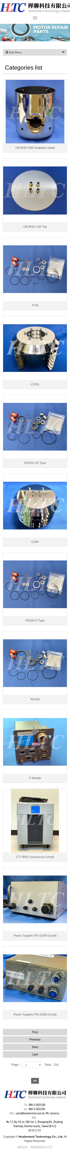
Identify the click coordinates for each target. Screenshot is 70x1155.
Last (35, 1054)
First (35, 1032)
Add (34, 1117)
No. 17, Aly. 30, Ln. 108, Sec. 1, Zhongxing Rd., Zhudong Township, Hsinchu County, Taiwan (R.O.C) (34, 1124)
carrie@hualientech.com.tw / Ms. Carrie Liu (37, 1113)
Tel (25, 1104)
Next (35, 1047)
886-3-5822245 (37, 1109)
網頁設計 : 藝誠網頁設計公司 (35, 1147)
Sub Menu (15, 52)
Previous (35, 1039)
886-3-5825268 (37, 1104)
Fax (25, 1109)
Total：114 (51, 1064)
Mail (12, 1113)
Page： (16, 1064)
